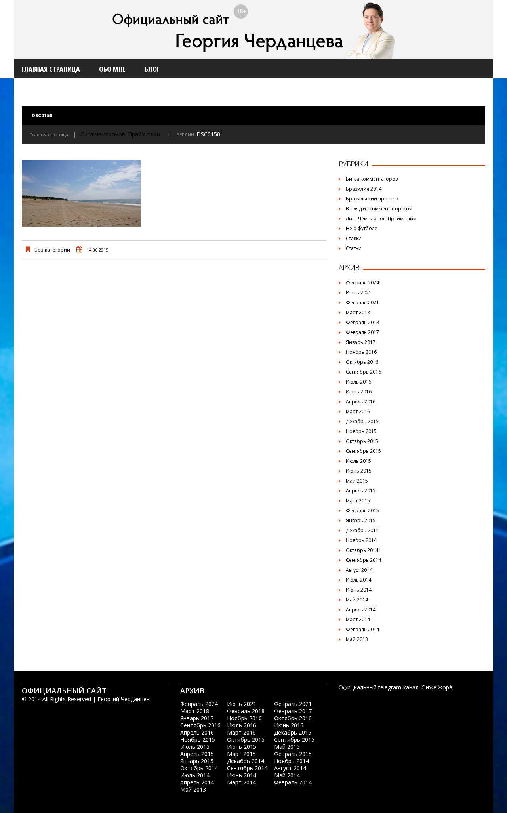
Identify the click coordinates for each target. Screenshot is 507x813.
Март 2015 (358, 500)
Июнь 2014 (359, 589)
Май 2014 (357, 599)
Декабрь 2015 (362, 421)
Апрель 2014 (360, 609)
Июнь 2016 (359, 391)
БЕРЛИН (185, 134)
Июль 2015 (358, 461)
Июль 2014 (358, 579)
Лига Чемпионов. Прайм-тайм (121, 134)
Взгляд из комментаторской (379, 208)
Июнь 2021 (359, 292)
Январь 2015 (360, 520)
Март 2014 (358, 619)
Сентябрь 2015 (363, 451)
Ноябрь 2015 (361, 431)
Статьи (354, 248)
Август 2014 (359, 570)
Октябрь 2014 (362, 550)
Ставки (354, 238)
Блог (152, 69)
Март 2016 (358, 411)
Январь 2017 (360, 342)
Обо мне (112, 69)
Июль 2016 (358, 381)
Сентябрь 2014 (363, 560)
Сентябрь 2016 (363, 371)
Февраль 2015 (362, 510)
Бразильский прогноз (372, 198)
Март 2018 (358, 312)
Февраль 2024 (362, 282)
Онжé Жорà (436, 687)
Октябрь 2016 (362, 362)
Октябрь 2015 (362, 441)
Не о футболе (361, 228)
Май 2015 (357, 480)
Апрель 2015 (360, 490)
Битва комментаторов (372, 179)
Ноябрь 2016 (361, 352)
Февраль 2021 (362, 302)
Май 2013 (357, 639)
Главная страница (51, 69)
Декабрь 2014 (362, 530)
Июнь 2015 (359, 471)
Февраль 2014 (362, 629)
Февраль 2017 (362, 332)
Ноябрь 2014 (361, 540)
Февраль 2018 (362, 322)
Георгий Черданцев (123, 699)
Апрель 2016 (360, 401)
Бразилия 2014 (363, 188)
